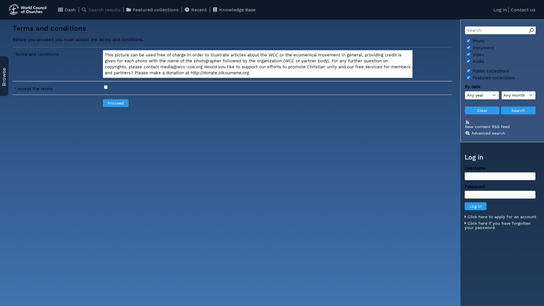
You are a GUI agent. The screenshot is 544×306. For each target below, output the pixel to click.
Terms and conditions (37, 54)
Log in (500, 9)
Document (482, 47)
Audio (477, 61)
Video (477, 54)
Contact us (523, 9)
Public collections (490, 71)
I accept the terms (34, 88)
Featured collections (154, 9)
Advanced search (488, 133)
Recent (198, 9)
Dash (69, 9)
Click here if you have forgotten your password (498, 225)
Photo (477, 41)
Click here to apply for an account (501, 216)
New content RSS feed (487, 126)
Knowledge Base (237, 9)
